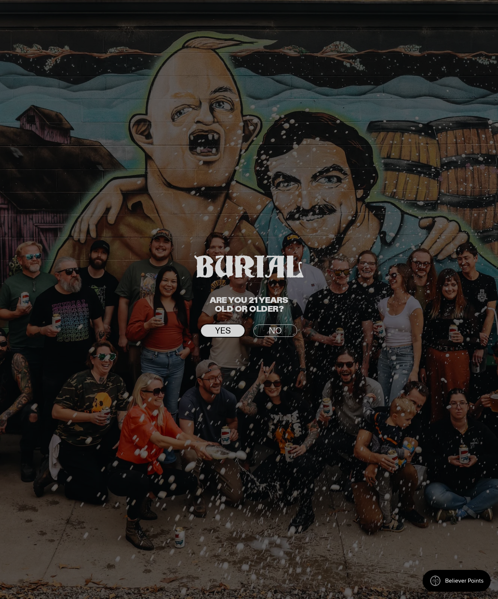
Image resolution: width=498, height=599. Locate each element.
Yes (223, 331)
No (275, 331)
